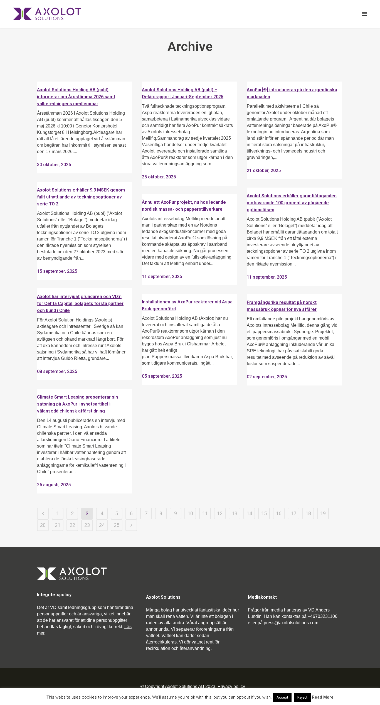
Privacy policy (231, 686)
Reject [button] (302, 697)
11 (205, 513)
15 (264, 513)
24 (102, 525)
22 (72, 525)
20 (43, 525)
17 (293, 513)
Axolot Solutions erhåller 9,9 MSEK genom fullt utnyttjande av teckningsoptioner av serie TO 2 (81, 197)
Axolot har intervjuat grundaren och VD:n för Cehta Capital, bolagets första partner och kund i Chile (80, 303)
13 (234, 513)
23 (87, 525)
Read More (323, 697)
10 (190, 513)
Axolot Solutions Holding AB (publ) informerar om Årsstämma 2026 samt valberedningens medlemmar (76, 96)
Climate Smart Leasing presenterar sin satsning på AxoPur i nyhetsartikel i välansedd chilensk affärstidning (77, 404)
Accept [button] (282, 697)
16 (279, 513)
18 (308, 513)
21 (57, 525)
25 (116, 525)
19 (323, 513)
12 (220, 513)
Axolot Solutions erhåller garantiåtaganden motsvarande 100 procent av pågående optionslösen (292, 202)
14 (249, 513)
